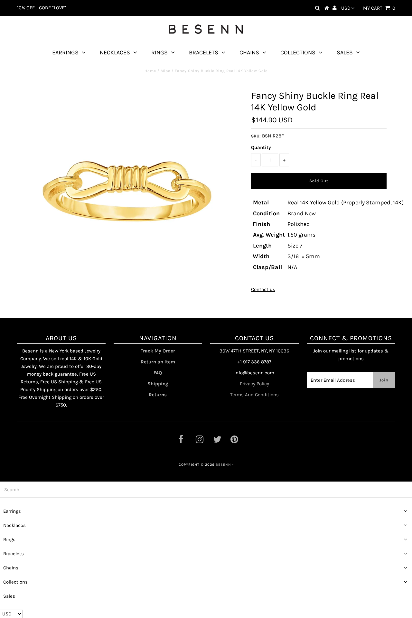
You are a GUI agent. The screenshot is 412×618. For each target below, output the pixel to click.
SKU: (256, 136)
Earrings (65, 52)
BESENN (223, 465)
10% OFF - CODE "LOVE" (41, 8)
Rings (159, 52)
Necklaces (115, 52)
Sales (345, 52)
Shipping (157, 384)
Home (150, 71)
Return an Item (158, 362)
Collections (297, 52)
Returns (158, 395)
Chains (249, 52)
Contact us (263, 289)
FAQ (158, 373)
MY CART (379, 8)
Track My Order (158, 351)
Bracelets (203, 52)
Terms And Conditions (254, 395)
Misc (165, 71)
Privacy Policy (254, 384)
